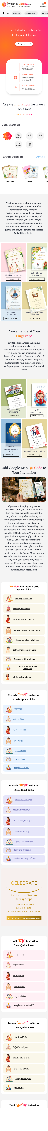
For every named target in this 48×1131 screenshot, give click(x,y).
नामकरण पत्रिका (19, 740)
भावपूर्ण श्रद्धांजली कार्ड (21, 767)
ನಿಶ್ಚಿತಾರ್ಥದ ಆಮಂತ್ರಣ (22, 850)
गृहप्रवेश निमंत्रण (20, 996)
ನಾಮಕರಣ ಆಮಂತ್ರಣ (22, 831)
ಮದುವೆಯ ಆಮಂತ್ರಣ (23, 800)
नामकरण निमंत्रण (19, 986)
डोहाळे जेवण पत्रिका (19, 729)
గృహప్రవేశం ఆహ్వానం (23, 1078)
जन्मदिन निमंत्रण (18, 965)
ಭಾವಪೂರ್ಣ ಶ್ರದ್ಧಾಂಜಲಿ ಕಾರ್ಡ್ (26, 858)
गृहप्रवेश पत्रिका (20, 750)
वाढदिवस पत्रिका (18, 719)
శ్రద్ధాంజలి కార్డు (19, 1087)
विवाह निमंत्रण (19, 954)
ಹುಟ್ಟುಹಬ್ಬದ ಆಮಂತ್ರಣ (21, 810)
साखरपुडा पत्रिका (19, 759)
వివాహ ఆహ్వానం (21, 1037)
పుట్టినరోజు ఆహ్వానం (20, 1047)
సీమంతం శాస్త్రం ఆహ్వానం (22, 1057)
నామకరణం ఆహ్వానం (21, 1068)
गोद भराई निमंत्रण (18, 975)
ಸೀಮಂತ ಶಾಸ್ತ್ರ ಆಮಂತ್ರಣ (22, 820)
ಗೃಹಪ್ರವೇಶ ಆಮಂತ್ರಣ (24, 841)
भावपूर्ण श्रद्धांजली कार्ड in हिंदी (24, 1005)
